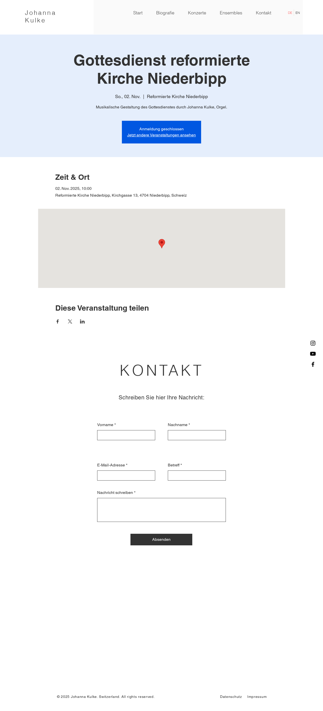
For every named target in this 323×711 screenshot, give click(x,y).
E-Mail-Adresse (111, 465)
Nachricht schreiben (115, 493)
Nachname (177, 425)
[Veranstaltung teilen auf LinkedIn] (82, 321)
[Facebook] (313, 364)
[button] (231, 12)
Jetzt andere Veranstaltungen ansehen (161, 135)
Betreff (173, 465)
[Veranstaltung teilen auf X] (70, 321)
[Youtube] (313, 353)
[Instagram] (313, 343)
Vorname (105, 425)
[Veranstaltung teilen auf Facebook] (57, 321)
